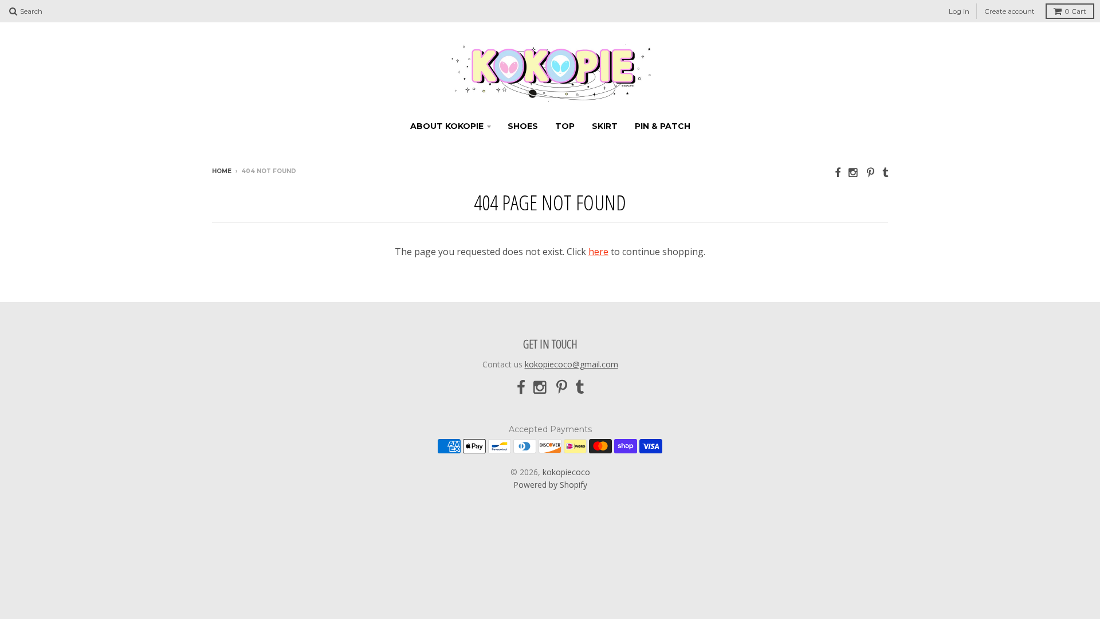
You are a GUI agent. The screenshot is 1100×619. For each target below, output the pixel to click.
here (598, 251)
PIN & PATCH (662, 126)
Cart (1075, 11)
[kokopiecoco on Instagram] (853, 172)
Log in (959, 11)
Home (221, 171)
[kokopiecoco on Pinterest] (870, 172)
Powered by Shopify (550, 484)
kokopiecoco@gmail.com (571, 364)
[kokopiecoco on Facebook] (837, 172)
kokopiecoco (566, 472)
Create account (1009, 11)
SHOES (523, 126)
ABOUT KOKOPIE (447, 126)
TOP (565, 126)
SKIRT (605, 126)
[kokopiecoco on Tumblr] (885, 172)
